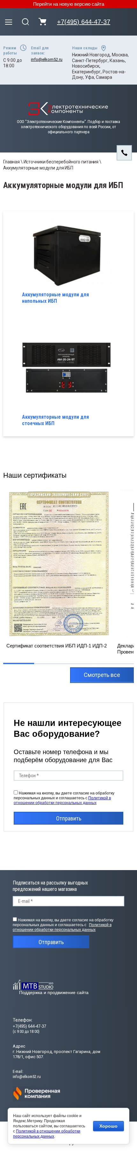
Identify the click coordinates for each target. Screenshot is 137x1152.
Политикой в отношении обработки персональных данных (62, 800)
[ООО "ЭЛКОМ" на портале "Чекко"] (37, 1100)
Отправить (68, 818)
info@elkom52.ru (46, 59)
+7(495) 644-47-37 (83, 21)
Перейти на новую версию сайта (68, 4)
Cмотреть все (102, 674)
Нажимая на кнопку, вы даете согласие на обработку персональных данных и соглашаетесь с (64, 798)
